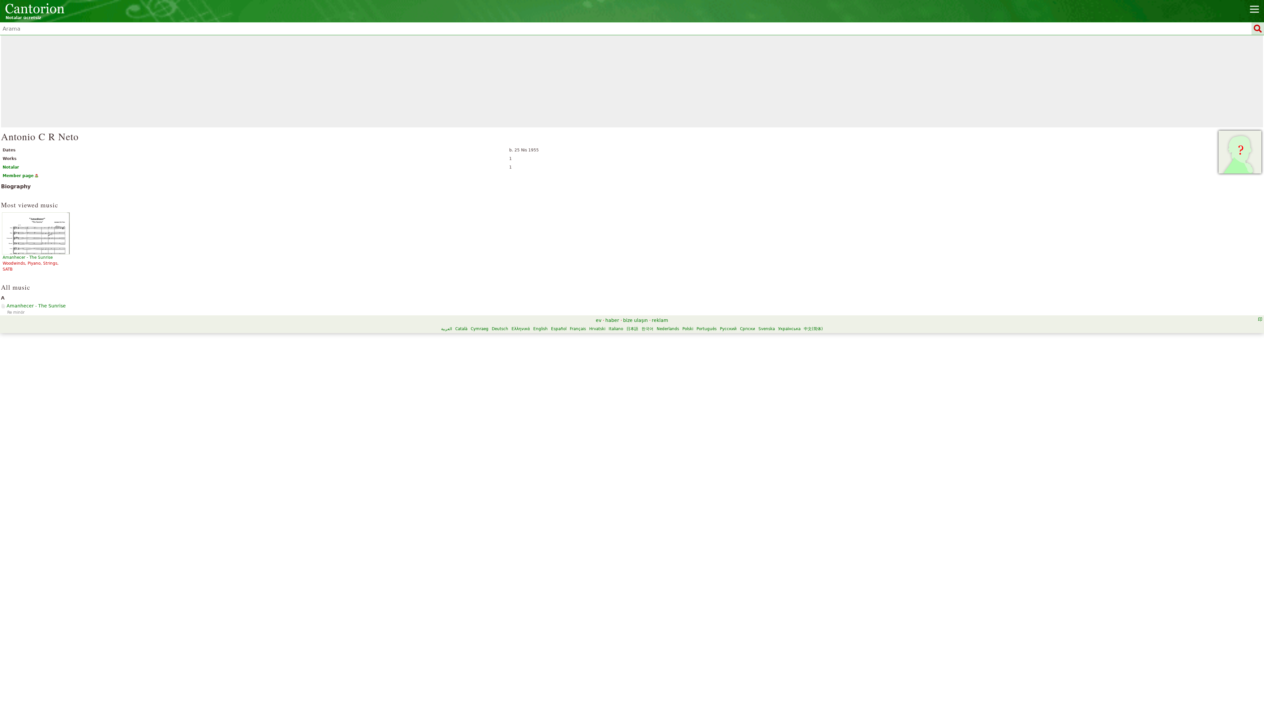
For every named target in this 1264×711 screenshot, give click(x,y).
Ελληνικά (521, 329)
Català (461, 329)
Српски (747, 329)
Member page (18, 175)
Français (578, 329)
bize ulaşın (635, 320)
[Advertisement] (632, 81)
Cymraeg (479, 329)
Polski (687, 329)
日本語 (632, 329)
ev (598, 320)
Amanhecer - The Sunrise (36, 305)
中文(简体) (813, 329)
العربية (446, 329)
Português (707, 329)
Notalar (11, 167)
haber (612, 320)
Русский (728, 329)
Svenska (766, 329)
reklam (660, 320)
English (540, 329)
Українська (789, 329)
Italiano (616, 329)
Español (558, 329)
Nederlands (668, 329)
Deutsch (500, 329)
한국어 (647, 329)
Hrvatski (597, 329)
